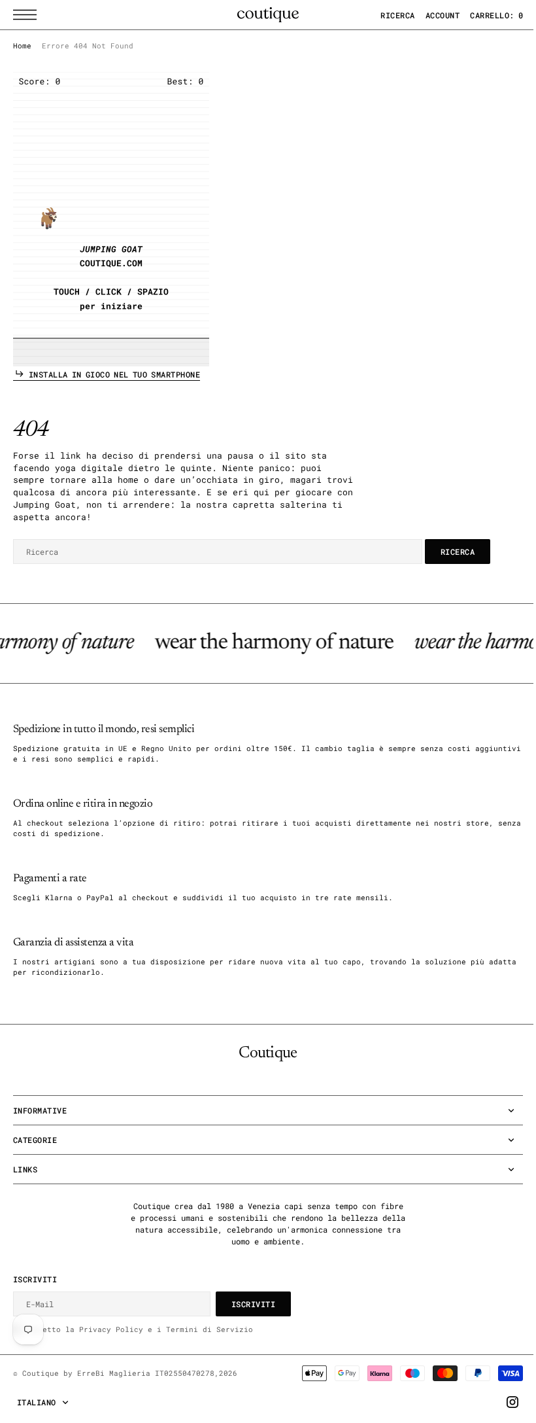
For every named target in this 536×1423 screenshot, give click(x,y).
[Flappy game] (111, 219)
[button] (28, 14)
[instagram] (502, 1402)
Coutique (40, 1373)
